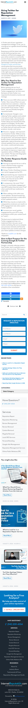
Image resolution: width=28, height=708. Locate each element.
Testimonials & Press (14, 672)
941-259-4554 (6, 285)
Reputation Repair (8, 416)
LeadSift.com (12, 233)
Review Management (9, 423)
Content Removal (8, 430)
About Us (14, 666)
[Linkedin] (10, 299)
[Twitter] (10, 296)
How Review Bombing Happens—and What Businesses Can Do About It (13, 378)
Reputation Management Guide (14, 675)
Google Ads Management (11, 444)
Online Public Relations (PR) (11, 451)
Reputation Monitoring (9, 420)
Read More (7, 495)
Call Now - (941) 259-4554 (15, 609)
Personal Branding (8, 441)
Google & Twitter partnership (11, 64)
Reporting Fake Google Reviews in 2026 (13, 383)
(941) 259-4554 (9, 404)
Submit (14, 350)
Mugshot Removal (8, 434)
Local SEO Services (8, 437)
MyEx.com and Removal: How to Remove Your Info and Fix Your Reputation (13, 373)
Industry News (14, 669)
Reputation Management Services (13, 448)
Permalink (6, 301)
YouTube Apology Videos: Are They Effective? (12, 368)
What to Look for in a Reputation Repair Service (13, 363)
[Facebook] (10, 293)
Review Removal (8, 427)
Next (17, 306)
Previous (12, 306)
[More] (21, 299)
